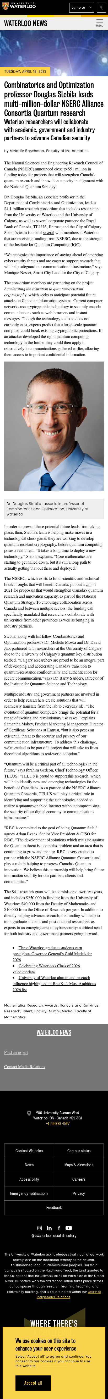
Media (67, 1011)
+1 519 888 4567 (58, 1123)
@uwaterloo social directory (54, 1235)
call (88, 584)
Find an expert (16, 1052)
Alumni (54, 1011)
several (48, 232)
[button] (81, 7)
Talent (27, 1011)
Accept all (33, 1383)
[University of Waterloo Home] (19, 7)
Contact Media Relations (24, 1066)
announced (44, 168)
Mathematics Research (23, 1005)
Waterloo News (54, 1032)
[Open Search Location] (101, 8)
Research (12, 1011)
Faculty (40, 1011)
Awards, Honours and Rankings (72, 1005)
